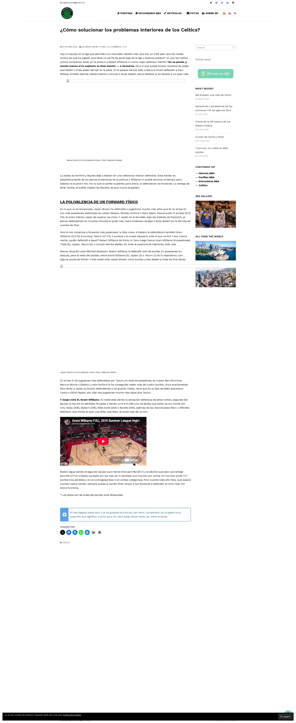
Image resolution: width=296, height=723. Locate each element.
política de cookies (72, 715)
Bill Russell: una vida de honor (213, 95)
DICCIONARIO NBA (150, 13)
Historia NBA (207, 173)
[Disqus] (125, 583)
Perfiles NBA (206, 177)
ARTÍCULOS (174, 13)
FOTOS (194, 13)
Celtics (66, 543)
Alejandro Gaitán (89, 47)
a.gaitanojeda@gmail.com (74, 3)
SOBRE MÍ (212, 13)
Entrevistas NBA (209, 181)
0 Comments (115, 47)
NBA (104, 47)
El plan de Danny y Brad (209, 136)
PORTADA (126, 13)
